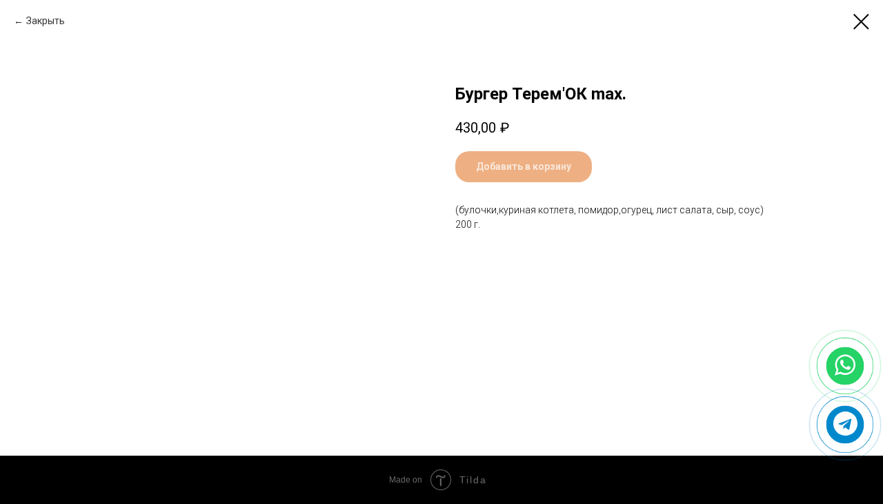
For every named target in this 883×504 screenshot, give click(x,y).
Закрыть (45, 20)
